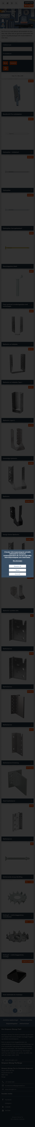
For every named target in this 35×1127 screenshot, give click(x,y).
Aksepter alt (17, 566)
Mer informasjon (17, 560)
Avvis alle (17, 574)
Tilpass (18, 570)
